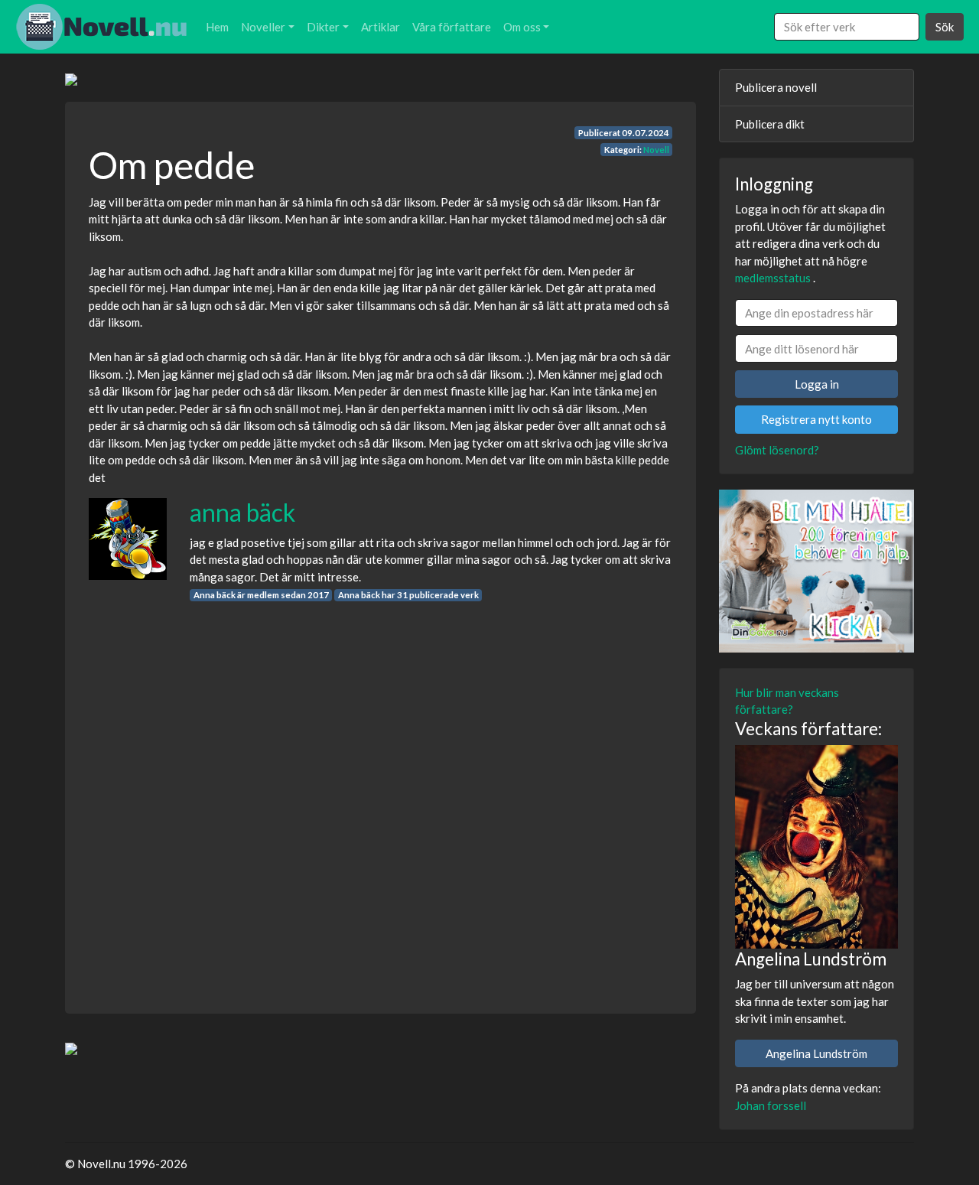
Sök (944, 27)
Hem (217, 27)
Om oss (522, 27)
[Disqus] (380, 794)
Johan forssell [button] (770, 1105)
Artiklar (380, 27)
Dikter (323, 27)
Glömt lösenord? (777, 450)
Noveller (263, 27)
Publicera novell (776, 87)
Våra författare (451, 27)
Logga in (817, 384)
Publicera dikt (770, 124)
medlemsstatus (773, 278)
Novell (656, 150)
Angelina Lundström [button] (816, 1053)
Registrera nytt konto (816, 419)
